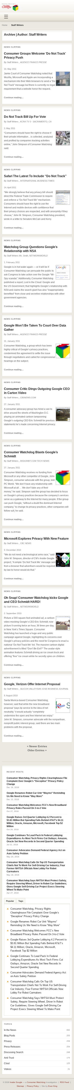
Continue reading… (14, 97)
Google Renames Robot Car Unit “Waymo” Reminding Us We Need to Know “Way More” (36, 794)
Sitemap (20, 1086)
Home (4, 25)
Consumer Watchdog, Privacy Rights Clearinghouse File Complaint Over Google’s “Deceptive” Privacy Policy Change (37, 781)
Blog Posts (9, 1035)
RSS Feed (64, 1082)
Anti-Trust (9, 1058)
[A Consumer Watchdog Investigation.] (12, 7)
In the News (10, 1030)
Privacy (8, 1041)
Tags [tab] (20, 901)
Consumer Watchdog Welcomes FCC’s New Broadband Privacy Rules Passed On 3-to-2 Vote (36, 806)
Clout (6, 1063)
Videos (7, 1069)
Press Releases (12, 1047)
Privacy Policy (33, 1086)
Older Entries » (37, 750)
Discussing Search (13, 1052)
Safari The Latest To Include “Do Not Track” (35, 176)
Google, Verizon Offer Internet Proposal (32, 684)
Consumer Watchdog (36, 1082)
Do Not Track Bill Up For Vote (25, 116)
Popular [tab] (10, 901)
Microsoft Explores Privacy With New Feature (36, 538)
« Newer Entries (37, 746)
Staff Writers (12, 62)
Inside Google (16, 1082)
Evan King (52, 1086)
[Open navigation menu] (6, 16)
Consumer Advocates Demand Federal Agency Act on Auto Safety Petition (36, 851)
